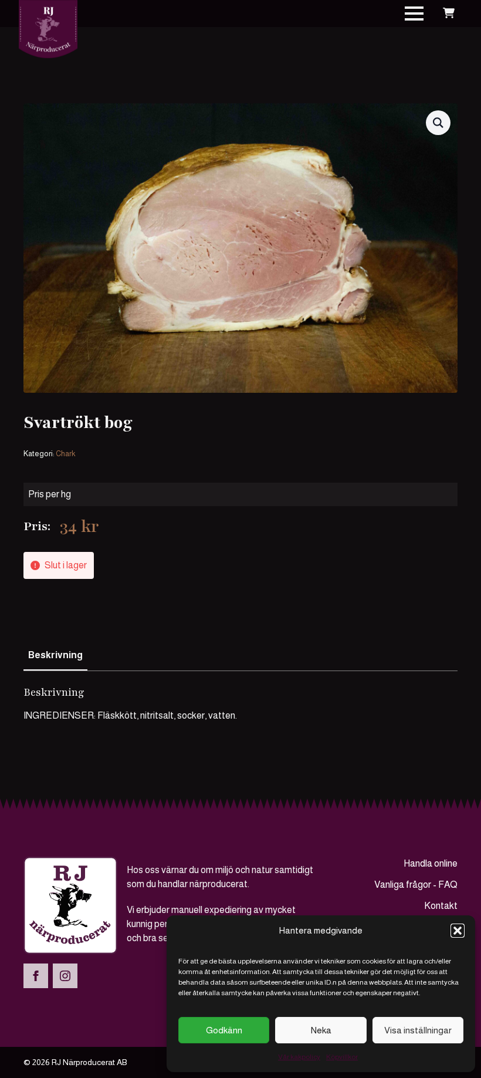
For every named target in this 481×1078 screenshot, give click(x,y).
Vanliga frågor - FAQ (416, 885)
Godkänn (224, 1030)
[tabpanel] (240, 704)
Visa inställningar (418, 1030)
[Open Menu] (414, 13)
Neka (321, 1030)
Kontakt (441, 906)
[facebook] (35, 976)
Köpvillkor (342, 1057)
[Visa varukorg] (448, 13)
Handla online (431, 863)
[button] (457, 930)
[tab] (55, 655)
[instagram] (65, 976)
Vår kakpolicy (299, 1057)
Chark (65, 453)
